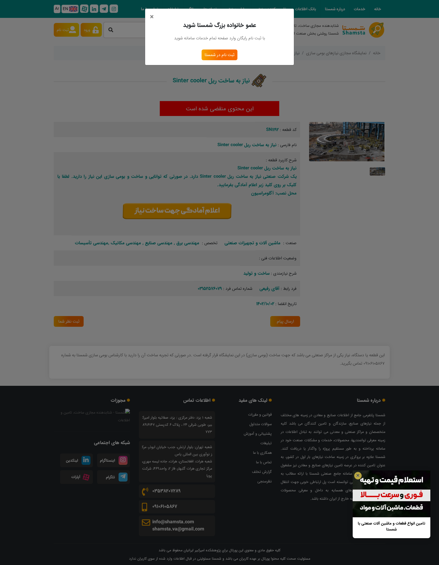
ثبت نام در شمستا (219, 54)
